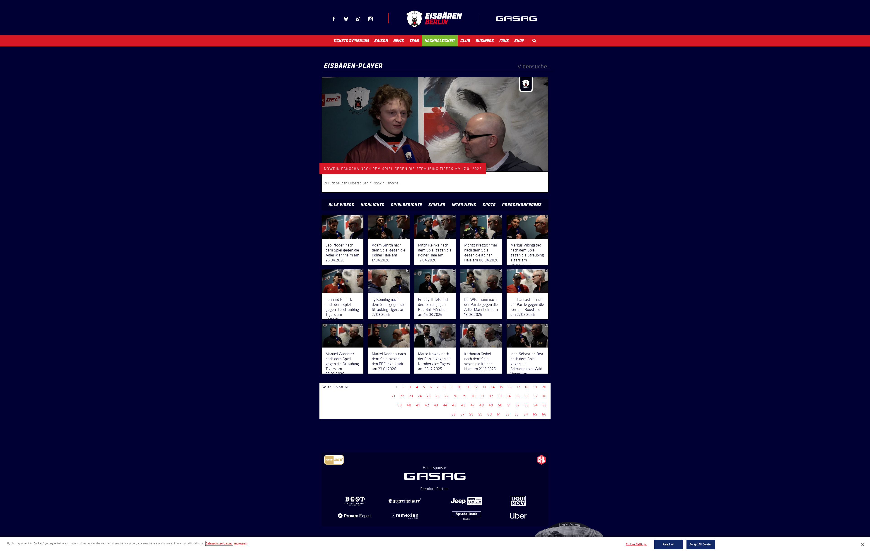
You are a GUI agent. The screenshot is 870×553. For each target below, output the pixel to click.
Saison (381, 41)
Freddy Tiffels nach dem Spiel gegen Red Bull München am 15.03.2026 (433, 307)
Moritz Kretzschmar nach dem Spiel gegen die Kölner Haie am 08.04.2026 (481, 253)
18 (527, 387)
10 (459, 387)
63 (517, 414)
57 (462, 414)
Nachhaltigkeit (440, 41)
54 (535, 405)
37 (535, 396)
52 (518, 405)
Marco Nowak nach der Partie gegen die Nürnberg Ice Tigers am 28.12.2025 (435, 361)
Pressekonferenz (521, 205)
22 (402, 396)
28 (455, 396)
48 (481, 405)
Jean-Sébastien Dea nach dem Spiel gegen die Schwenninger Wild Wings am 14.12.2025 (526, 366)
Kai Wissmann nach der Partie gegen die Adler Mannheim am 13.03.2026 (481, 307)
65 (535, 414)
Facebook (333, 19)
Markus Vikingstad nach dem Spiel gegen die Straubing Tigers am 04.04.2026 (527, 255)
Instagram (370, 19)
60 (489, 414)
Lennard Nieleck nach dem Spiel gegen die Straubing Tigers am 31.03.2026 (342, 309)
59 (480, 414)
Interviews (464, 205)
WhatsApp (358, 19)
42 (427, 405)
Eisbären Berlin (434, 19)
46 (463, 405)
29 (464, 396)
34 (509, 396)
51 (509, 405)
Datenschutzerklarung (219, 543)
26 (437, 396)
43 (436, 405)
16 (510, 387)
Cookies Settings (636, 544)
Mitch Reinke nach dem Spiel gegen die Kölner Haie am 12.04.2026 (435, 253)
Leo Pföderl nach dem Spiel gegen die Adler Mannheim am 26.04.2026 (342, 253)
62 (507, 414)
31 (482, 396)
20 (544, 387)
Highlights (372, 205)
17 (518, 387)
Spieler (436, 205)
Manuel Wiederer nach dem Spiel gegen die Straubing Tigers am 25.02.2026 (342, 363)
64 (526, 414)
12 (476, 387)
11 (467, 387)
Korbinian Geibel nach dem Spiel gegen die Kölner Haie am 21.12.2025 (480, 361)
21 (393, 396)
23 (411, 396)
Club (465, 41)
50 (500, 405)
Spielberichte (406, 205)
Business (485, 41)
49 (491, 405)
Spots (489, 205)
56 (454, 414)
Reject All (668, 544)
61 (499, 414)
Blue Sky (346, 19)
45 (454, 405)
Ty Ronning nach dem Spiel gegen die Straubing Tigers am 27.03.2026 (389, 307)
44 (445, 405)
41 (418, 405)
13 (484, 387)
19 (535, 387)
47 (473, 405)
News (398, 41)
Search (534, 40)
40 (409, 405)
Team (414, 41)
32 (491, 396)
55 (544, 405)
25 (429, 396)
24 (420, 396)
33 (500, 396)
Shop (519, 41)
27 (446, 396)
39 (400, 405)
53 (526, 405)
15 (501, 387)
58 (471, 414)
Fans (504, 41)
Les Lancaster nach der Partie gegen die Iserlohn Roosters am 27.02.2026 (527, 307)
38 (544, 396)
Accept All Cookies (700, 544)
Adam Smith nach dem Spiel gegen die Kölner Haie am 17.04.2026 (388, 253)
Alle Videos (341, 205)
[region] (435, 545)
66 (544, 414)
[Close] (863, 545)
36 (526, 396)
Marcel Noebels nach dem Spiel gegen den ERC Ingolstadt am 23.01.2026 (389, 361)
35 (518, 396)
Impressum (240, 543)
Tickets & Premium (351, 41)
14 (493, 387)
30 (473, 396)
